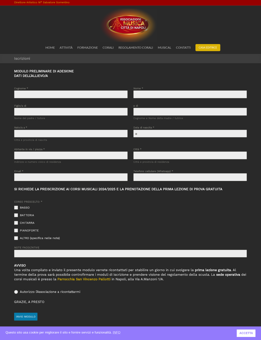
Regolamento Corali (135, 47)
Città (137, 149)
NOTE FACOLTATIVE (26, 247)
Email (18, 171)
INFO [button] (116, 332)
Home (50, 47)
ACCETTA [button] (246, 333)
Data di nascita (143, 127)
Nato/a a (20, 127)
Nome (138, 88)
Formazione (87, 47)
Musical (164, 47)
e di (135, 105)
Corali (108, 47)
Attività (66, 47)
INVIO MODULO (26, 316)
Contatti (183, 47)
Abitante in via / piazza (29, 149)
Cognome (21, 88)
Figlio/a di (20, 105)
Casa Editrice (208, 47)
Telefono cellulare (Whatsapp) (153, 171)
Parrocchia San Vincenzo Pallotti (84, 279)
